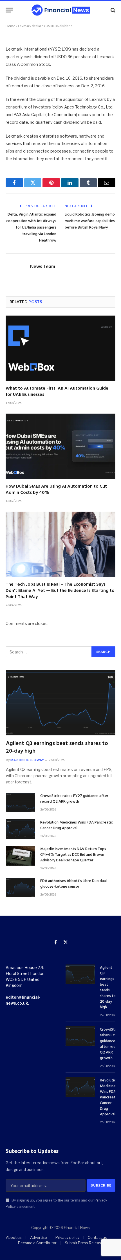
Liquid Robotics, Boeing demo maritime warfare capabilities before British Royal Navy (90, 221)
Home (10, 26)
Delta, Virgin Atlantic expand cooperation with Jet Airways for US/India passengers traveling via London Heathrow (31, 227)
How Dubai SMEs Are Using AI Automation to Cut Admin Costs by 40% (56, 489)
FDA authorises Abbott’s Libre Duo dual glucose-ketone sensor (73, 884)
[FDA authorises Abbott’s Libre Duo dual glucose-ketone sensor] (20, 887)
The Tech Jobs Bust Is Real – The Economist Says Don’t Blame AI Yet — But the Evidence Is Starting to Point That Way (60, 591)
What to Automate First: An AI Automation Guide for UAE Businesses (57, 391)
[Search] (112, 10)
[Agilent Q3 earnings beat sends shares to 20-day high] (60, 702)
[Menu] (9, 10)
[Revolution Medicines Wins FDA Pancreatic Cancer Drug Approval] (20, 829)
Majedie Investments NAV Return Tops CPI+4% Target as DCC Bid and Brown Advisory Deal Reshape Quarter (73, 855)
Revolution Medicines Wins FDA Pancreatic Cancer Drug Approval (76, 825)
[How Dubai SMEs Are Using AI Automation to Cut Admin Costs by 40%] (60, 446)
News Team (42, 266)
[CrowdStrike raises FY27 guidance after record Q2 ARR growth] (20, 802)
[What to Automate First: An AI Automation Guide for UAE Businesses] (60, 348)
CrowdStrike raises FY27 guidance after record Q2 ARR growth (74, 799)
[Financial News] (60, 10)
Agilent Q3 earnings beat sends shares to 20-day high (57, 747)
